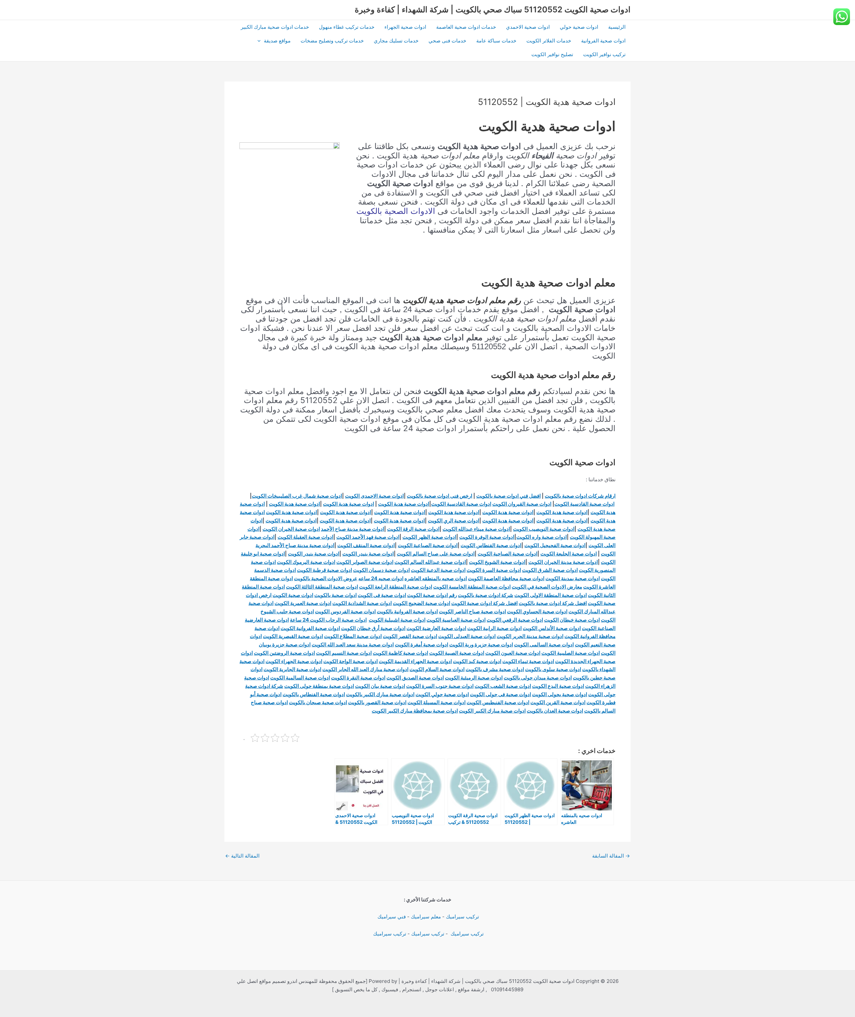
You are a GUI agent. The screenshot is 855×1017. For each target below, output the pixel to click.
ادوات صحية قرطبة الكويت (324, 570)
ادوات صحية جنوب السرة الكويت (440, 686)
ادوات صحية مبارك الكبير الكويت (492, 711)
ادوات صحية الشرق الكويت (550, 570)
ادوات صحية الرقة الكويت (413, 529)
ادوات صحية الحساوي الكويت (537, 611)
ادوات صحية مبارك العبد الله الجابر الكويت (365, 669)
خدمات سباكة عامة (496, 40)
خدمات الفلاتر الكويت (548, 40)
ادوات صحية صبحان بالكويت (318, 702)
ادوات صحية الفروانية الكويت (310, 628)
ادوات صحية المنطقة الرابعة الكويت (395, 587)
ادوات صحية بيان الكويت (380, 686)
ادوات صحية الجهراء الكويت (294, 661)
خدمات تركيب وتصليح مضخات (332, 40)
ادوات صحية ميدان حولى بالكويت (538, 677)
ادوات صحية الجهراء (405, 27)
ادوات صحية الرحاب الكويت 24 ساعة (328, 620)
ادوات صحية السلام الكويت (437, 669)
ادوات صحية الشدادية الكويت (362, 603)
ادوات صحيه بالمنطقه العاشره (435, 578)
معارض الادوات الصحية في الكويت (547, 587)
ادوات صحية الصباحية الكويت (507, 553)
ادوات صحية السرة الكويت (494, 570)
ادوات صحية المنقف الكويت (366, 545)
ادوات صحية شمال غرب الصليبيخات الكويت (297, 496)
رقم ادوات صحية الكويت (432, 595)
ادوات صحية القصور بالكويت (377, 702)
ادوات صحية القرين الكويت (557, 702)
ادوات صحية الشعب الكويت (503, 686)
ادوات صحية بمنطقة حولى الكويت (319, 686)
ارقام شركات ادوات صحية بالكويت (580, 496)
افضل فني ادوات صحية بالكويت (508, 496)
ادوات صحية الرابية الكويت (494, 628)
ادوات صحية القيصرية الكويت (293, 636)
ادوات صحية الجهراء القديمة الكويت (415, 661)
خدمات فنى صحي (447, 40)
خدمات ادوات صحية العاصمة (466, 27)
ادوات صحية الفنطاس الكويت (491, 545)
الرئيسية (617, 27)
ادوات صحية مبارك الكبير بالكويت (380, 694)
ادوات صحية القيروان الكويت (521, 504)
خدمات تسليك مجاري (396, 40)
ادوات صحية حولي (579, 27)
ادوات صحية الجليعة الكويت (568, 553)
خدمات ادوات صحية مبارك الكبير (275, 27)
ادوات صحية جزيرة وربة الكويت (481, 644)
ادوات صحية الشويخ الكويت (497, 562)
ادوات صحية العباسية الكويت (456, 620)
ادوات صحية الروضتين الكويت (284, 653)
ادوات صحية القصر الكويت (410, 636)
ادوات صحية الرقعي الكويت (515, 620)
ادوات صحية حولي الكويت (442, 694)
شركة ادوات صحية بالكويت (485, 595)
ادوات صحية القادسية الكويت (584, 504)
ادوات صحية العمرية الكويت (303, 603)
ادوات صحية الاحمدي (528, 27)
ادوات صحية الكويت (293, 595)
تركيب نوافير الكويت (604, 54)
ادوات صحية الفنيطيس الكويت (498, 702)
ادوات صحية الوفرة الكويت (486, 537)
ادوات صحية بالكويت (335, 595)
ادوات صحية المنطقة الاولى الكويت (550, 595)
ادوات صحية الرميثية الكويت (474, 677)
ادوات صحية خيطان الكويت (572, 620)
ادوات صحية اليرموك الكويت (306, 562)
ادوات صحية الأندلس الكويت (552, 628)
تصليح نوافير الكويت (552, 54)
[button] (261, 40)
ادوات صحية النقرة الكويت (358, 677)
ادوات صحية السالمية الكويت (300, 677)
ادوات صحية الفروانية (603, 40)
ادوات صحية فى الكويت (382, 595)
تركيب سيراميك (462, 916)
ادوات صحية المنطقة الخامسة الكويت (472, 587)
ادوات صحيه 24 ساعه (380, 578)
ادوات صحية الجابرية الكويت (292, 669)
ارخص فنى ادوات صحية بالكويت (439, 496)
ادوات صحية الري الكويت (453, 520)
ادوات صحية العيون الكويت (512, 653)
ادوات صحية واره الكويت (541, 537)
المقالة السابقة (611, 855)
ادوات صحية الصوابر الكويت (364, 562)
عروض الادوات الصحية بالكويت (325, 578)
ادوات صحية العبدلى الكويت (467, 636)
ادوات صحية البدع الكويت (558, 686)
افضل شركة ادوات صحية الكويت (484, 603)
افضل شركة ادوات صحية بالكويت (553, 603)
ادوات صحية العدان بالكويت (555, 711)
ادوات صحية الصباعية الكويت (428, 545)
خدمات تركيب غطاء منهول (346, 27)
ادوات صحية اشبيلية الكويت (397, 620)
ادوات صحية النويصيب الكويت (543, 529)
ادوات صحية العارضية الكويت (436, 628)
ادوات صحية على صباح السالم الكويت (436, 553)
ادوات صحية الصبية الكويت (456, 653)
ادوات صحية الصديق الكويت (415, 677)
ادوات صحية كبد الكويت (477, 661)
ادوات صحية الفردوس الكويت (345, 611)
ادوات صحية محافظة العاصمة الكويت (506, 578)
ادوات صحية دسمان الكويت (381, 570)
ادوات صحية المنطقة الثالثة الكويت (322, 587)
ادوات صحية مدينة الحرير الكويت (530, 636)
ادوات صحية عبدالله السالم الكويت (430, 562)
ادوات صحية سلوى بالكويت (553, 669)
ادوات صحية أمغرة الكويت (421, 644)
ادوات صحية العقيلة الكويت (305, 537)
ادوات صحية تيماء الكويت (528, 661)
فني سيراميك (391, 916)
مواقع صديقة (277, 40)
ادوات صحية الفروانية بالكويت (407, 611)
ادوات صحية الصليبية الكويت (570, 653)
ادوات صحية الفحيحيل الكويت (554, 545)
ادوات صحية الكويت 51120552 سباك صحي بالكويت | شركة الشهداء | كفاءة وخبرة (493, 9)
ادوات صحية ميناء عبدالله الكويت (476, 529)
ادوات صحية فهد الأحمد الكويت (367, 537)
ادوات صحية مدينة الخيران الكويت (563, 562)
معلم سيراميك (426, 916)
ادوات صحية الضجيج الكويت (421, 603)
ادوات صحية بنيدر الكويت (368, 553)
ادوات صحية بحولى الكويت (559, 694)
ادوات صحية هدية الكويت (403, 504)
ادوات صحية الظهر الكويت (429, 537)
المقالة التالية (242, 855)
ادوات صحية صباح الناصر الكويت (472, 611)
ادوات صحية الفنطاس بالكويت (314, 694)
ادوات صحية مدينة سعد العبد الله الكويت (353, 644)
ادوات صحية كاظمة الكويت (400, 653)
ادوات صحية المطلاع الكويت (353, 636)
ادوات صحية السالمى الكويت (544, 644)
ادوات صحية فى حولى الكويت (500, 694)
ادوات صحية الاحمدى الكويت (374, 496)
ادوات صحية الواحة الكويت (350, 661)
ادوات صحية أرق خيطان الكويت (373, 628)
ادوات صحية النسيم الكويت (344, 653)
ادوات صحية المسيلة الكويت (436, 702)
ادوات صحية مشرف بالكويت (495, 669)
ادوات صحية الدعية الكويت (438, 570)
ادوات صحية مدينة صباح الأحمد (352, 529)
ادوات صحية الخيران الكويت (291, 529)
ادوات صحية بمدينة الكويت (572, 578)
